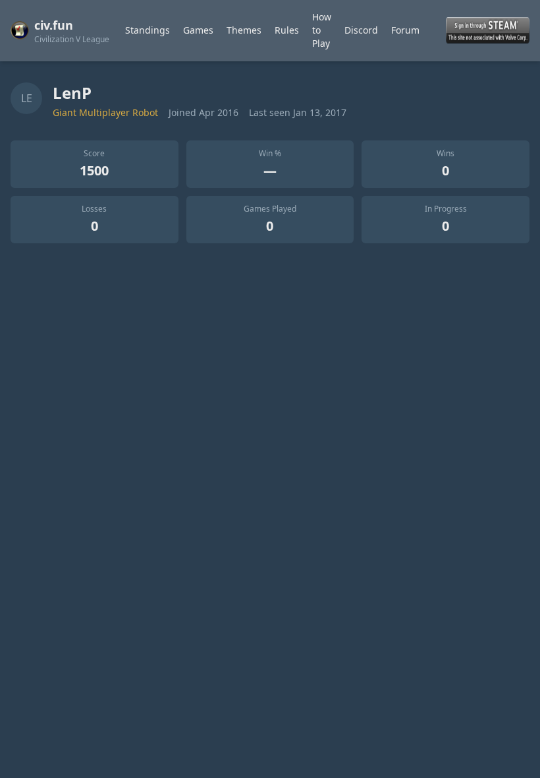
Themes (244, 30)
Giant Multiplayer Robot (105, 112)
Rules (287, 30)
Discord (361, 30)
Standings (147, 30)
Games (198, 30)
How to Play (321, 30)
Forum (405, 30)
